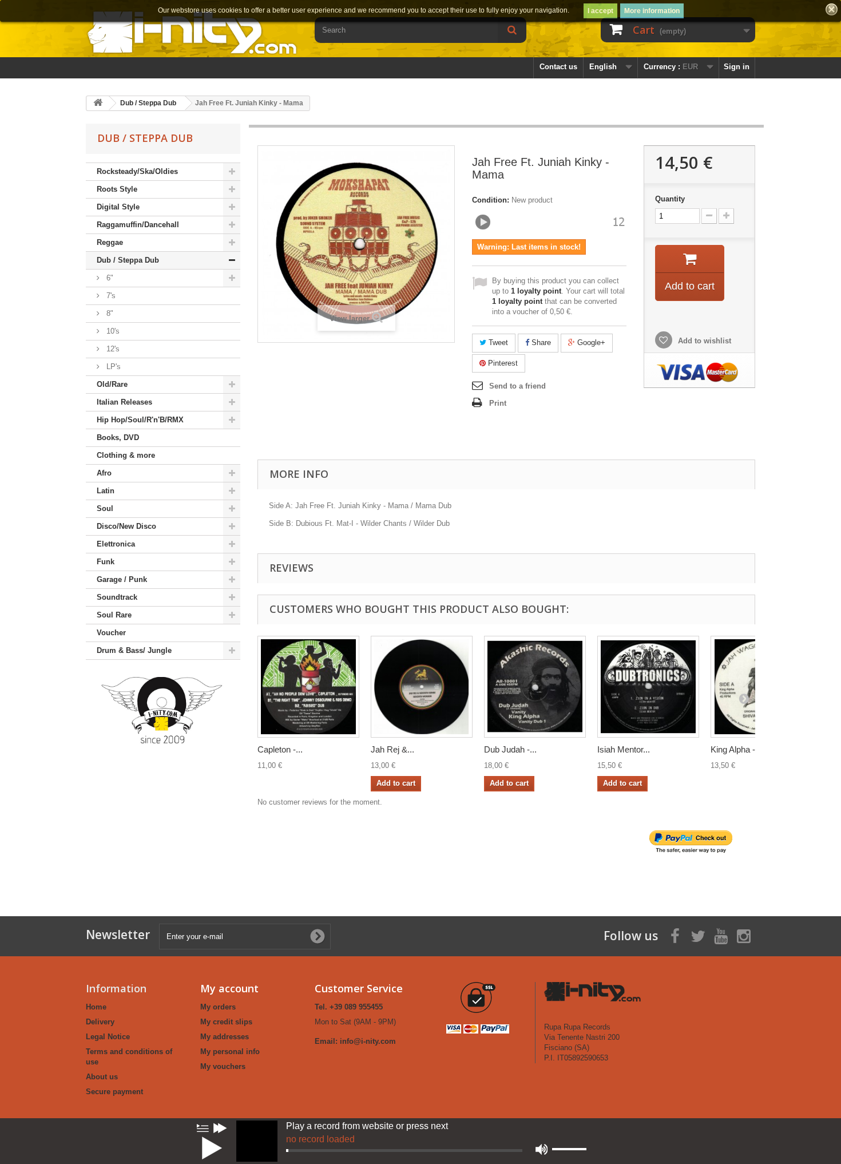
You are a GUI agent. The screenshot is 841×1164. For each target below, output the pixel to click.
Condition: (490, 200)
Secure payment (114, 1091)
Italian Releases (124, 402)
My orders (218, 1007)
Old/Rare (112, 384)
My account (229, 988)
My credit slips (226, 1021)
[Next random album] (220, 1128)
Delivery (100, 1021)
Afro (104, 473)
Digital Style (118, 207)
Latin (105, 490)
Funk (105, 561)
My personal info (230, 1051)
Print (497, 403)
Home (96, 1007)
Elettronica (116, 544)
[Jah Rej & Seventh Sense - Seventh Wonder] (422, 687)
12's (112, 349)
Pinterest (502, 363)
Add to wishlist (703, 340)
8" (108, 313)
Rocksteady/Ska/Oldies (137, 171)
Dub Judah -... (510, 749)
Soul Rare (114, 615)
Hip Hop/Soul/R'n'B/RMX (140, 419)
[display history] (202, 1128)
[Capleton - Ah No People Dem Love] (308, 687)
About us (102, 1076)
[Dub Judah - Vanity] (535, 687)
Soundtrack (117, 597)
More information (652, 11)
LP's (112, 366)
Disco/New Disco (126, 526)
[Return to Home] (98, 103)
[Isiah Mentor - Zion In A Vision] (648, 687)
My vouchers (222, 1066)
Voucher (111, 632)
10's (112, 331)
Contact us (558, 66)
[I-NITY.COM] (191, 32)
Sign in (736, 66)
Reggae (110, 242)
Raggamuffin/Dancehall (138, 224)
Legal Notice (108, 1036)
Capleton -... (280, 749)
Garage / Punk (122, 579)
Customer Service (359, 988)
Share (540, 342)
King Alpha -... (736, 749)
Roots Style (117, 189)
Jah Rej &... (392, 749)
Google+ (590, 342)
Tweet (497, 342)
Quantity (670, 199)
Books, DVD (118, 437)
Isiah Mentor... (623, 749)
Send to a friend (517, 386)
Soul (105, 508)
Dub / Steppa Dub (128, 260)
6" (108, 278)
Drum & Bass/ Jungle (134, 650)
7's (110, 295)
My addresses (224, 1036)
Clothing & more (126, 455)
